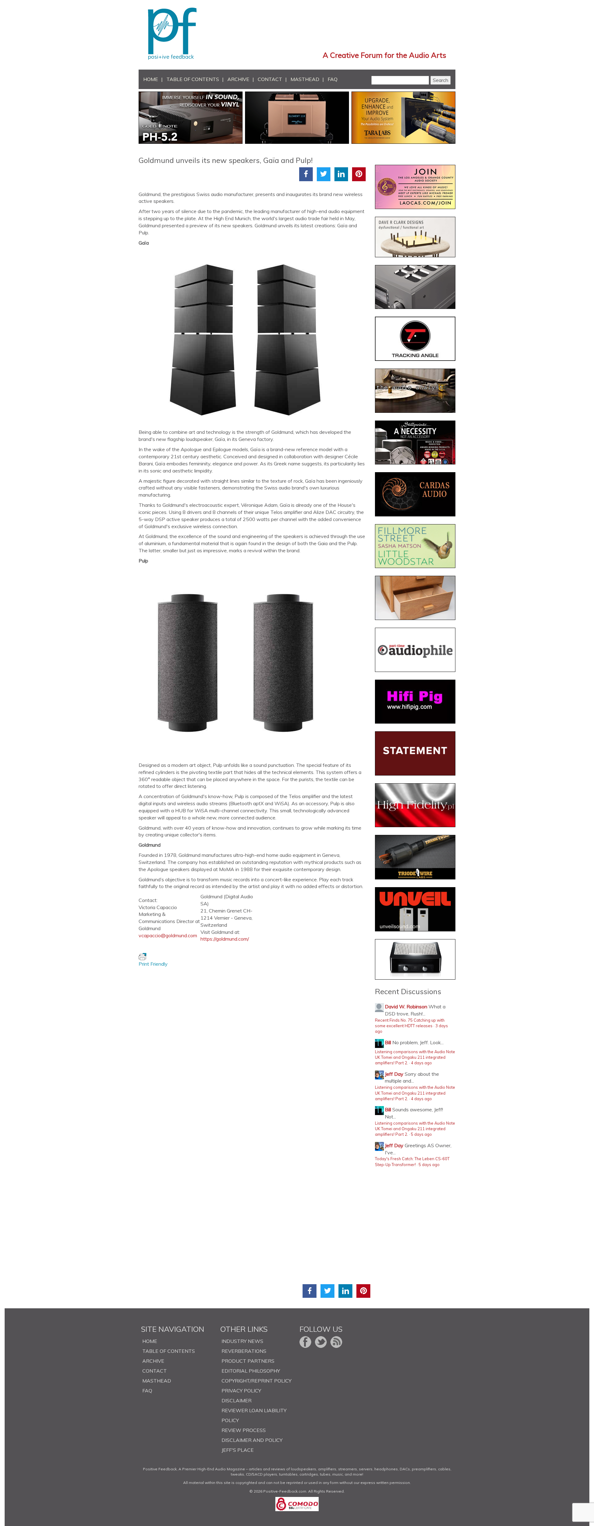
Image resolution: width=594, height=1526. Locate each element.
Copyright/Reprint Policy (256, 1381)
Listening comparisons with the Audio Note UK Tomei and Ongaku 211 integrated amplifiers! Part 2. (415, 1057)
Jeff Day (394, 1074)
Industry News (242, 1341)
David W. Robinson (406, 1006)
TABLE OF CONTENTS (192, 79)
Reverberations (244, 1351)
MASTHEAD (305, 79)
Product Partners (248, 1361)
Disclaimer (237, 1400)
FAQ (333, 79)
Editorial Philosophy (251, 1371)
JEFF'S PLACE (238, 1450)
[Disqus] (254, 1045)
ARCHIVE (238, 79)
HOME (150, 79)
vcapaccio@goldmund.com (168, 935)
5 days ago (421, 1134)
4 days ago (421, 1062)
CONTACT (270, 79)
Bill (388, 1042)
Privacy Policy (241, 1390)
